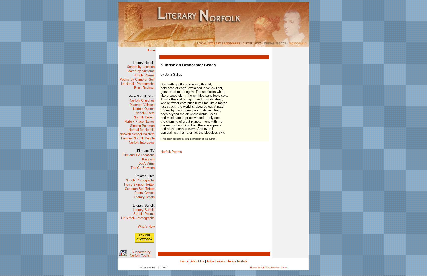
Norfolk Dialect (144, 117)
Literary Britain (144, 197)
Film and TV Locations (138, 155)
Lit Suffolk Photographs (138, 218)
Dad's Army (146, 163)
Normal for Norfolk (142, 130)
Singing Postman (142, 125)
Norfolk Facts (145, 113)
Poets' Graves (144, 193)
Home (151, 50)
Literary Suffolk (144, 210)
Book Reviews (144, 88)
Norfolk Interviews (142, 142)
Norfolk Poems (144, 75)
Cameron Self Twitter (140, 189)
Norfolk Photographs (140, 180)
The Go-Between (143, 168)
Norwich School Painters (137, 134)
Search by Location (141, 67)
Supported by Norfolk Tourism (141, 253)
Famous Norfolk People (138, 138)
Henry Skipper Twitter (139, 184)
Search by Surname (140, 71)
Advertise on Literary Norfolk (227, 261)
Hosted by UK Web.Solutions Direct (268, 267)
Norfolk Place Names (139, 121)
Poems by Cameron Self (137, 79)
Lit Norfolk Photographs (138, 83)
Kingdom (148, 159)
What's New (146, 226)
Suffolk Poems (144, 214)
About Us (197, 261)
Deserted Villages (142, 104)
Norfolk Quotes (144, 109)
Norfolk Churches (142, 100)
